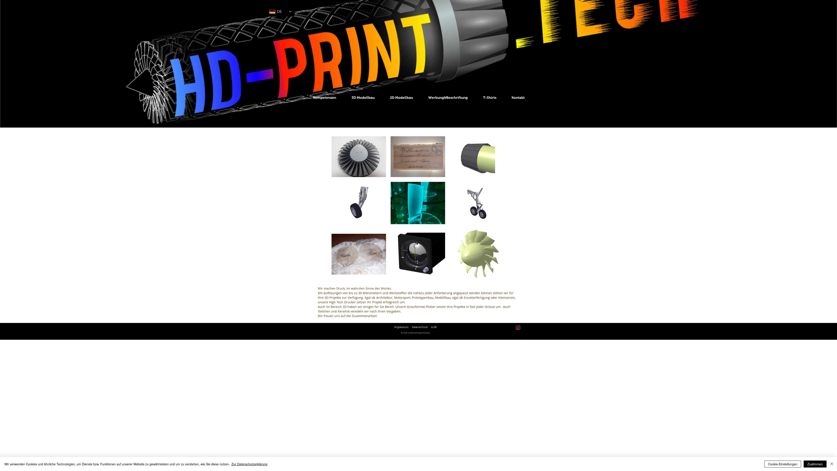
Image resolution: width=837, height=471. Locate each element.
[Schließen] (831, 464)
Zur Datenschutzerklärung (249, 464)
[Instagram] (518, 327)
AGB (434, 327)
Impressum (401, 327)
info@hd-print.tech (500, 320)
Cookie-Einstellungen (782, 464)
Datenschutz (420, 327)
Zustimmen (815, 464)
